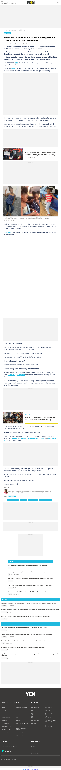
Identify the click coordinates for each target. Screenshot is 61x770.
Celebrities (22, 30)
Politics (10, 594)
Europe (3, 643)
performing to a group (16, 375)
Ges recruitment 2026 (45, 499)
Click (16, 63)
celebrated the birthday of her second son (27, 438)
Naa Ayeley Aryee (21, 43)
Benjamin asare (33, 499)
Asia (9, 567)
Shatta (14, 68)
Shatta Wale (11, 496)
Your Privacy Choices (32, 769)
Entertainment (13, 30)
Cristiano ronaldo (13, 499)
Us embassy (24, 499)
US (9, 574)
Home (5, 30)
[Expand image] (56, 187)
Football (10, 581)
